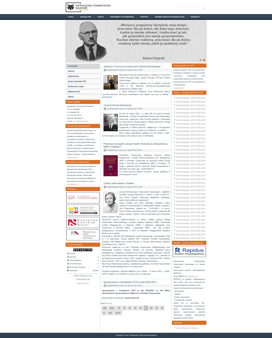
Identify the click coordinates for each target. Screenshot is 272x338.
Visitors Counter (83, 283)
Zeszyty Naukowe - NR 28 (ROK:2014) (190, 138)
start (104, 308)
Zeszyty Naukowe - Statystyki (187, 328)
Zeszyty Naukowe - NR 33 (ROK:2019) (190, 120)
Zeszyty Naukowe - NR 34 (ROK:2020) (190, 116)
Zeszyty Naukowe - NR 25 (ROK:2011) (190, 149)
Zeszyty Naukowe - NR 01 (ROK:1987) (190, 238)
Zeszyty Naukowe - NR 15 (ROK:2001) (190, 186)
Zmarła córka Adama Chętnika (118, 183)
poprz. (112, 308)
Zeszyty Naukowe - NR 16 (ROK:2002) (190, 183)
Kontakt (144, 17)
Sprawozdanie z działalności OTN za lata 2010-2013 (129, 282)
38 (151, 308)
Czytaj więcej (178, 88)
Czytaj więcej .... (73, 157)
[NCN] (83, 228)
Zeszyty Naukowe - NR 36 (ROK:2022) (190, 109)
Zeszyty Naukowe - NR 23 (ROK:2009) (190, 157)
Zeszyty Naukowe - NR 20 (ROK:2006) (190, 168)
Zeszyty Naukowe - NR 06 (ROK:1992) (190, 220)
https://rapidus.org (191, 276)
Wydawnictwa (73, 76)
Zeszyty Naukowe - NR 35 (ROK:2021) (190, 113)
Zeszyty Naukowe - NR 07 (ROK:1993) (190, 216)
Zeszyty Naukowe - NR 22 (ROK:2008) (190, 161)
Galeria (71, 97)
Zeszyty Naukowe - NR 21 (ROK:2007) (190, 164)
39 (157, 308)
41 (104, 313)
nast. (110, 313)
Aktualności (72, 66)
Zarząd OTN (85, 17)
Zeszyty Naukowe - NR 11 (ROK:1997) (190, 201)
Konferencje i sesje (75, 86)
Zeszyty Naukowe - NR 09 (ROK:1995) (190, 209)
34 (130, 308)
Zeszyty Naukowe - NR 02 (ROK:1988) (190, 234)
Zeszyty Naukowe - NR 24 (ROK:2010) (190, 153)
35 (135, 308)
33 (124, 308)
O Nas (71, 17)
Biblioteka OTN (74, 92)
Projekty (195, 17)
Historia (71, 71)
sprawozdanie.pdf (132, 298)
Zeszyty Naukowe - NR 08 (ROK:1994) (190, 212)
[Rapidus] (189, 257)
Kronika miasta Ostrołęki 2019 (169, 17)
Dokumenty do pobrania (122, 17)
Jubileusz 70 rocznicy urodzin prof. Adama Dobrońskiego (132, 66)
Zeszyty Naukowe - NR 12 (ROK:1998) (190, 197)
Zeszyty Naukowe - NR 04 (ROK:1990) (190, 227)
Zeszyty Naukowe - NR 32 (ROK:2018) (190, 124)
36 (141, 308)
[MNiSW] (83, 240)
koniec (118, 313)
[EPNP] (83, 203)
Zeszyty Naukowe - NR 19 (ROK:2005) (190, 172)
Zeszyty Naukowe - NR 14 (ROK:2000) (190, 190)
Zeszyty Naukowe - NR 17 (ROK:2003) (190, 179)
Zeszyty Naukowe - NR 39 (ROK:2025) (190, 98)
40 (162, 308)
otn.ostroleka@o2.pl (80, 121)
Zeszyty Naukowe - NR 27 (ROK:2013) (190, 142)
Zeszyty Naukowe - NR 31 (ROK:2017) (190, 127)
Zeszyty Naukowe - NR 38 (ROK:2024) (190, 101)
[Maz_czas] (83, 215)
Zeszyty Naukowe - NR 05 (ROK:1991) (190, 223)
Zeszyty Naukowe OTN (77, 81)
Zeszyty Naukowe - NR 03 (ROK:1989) (190, 231)
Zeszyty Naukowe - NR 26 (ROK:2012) (190, 146)
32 (119, 308)
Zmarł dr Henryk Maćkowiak (117, 105)
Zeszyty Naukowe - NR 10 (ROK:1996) (190, 205)
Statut (100, 17)
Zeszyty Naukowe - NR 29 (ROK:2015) (190, 135)
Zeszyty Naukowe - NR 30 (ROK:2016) (190, 131)
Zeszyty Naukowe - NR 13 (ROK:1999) (190, 194)
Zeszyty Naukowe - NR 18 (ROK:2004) (190, 175)
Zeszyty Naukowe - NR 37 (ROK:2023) (190, 105)
